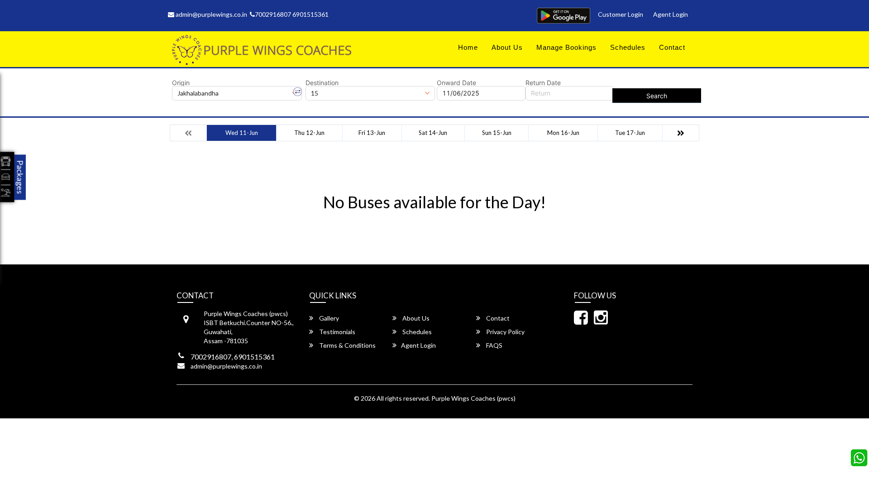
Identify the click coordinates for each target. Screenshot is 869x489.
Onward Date (456, 83)
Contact (672, 47)
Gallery (328, 318)
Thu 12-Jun (309, 132)
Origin (181, 83)
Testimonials (336, 332)
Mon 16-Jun (563, 132)
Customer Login (620, 14)
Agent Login (670, 14)
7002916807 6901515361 (292, 14)
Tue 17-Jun (630, 132)
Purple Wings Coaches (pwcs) (473, 398)
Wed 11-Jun (241, 132)
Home (468, 47)
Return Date (543, 83)
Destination (322, 83)
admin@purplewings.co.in (210, 14)
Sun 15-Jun (496, 132)
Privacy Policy (505, 332)
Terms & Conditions (347, 345)
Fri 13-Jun (371, 132)
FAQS (493, 345)
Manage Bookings (566, 47)
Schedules (627, 47)
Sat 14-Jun (433, 132)
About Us (507, 47)
